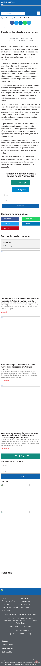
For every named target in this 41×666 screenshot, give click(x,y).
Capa (2, 18)
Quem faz (25, 607)
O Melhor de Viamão (10, 607)
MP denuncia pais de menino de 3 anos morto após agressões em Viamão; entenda (19, 367)
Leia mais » (5, 312)
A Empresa (25, 604)
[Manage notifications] (36, 661)
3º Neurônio (7, 610)
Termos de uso (27, 601)
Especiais (6, 604)
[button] (38, 13)
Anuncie (24, 598)
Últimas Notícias (9, 601)
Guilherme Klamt (7, 652)
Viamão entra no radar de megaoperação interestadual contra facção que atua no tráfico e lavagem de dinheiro (19, 435)
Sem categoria (11, 18)
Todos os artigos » (9, 246)
